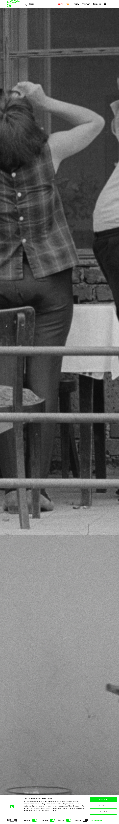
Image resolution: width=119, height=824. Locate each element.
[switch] (52, 820)
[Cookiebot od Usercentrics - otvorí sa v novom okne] (12, 820)
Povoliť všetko (103, 799)
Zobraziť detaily (96, 820)
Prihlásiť (97, 4)
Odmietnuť (103, 812)
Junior (68, 4)
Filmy (76, 4)
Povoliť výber (103, 806)
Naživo (60, 4)
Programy (86, 4)
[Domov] (13, 4)
